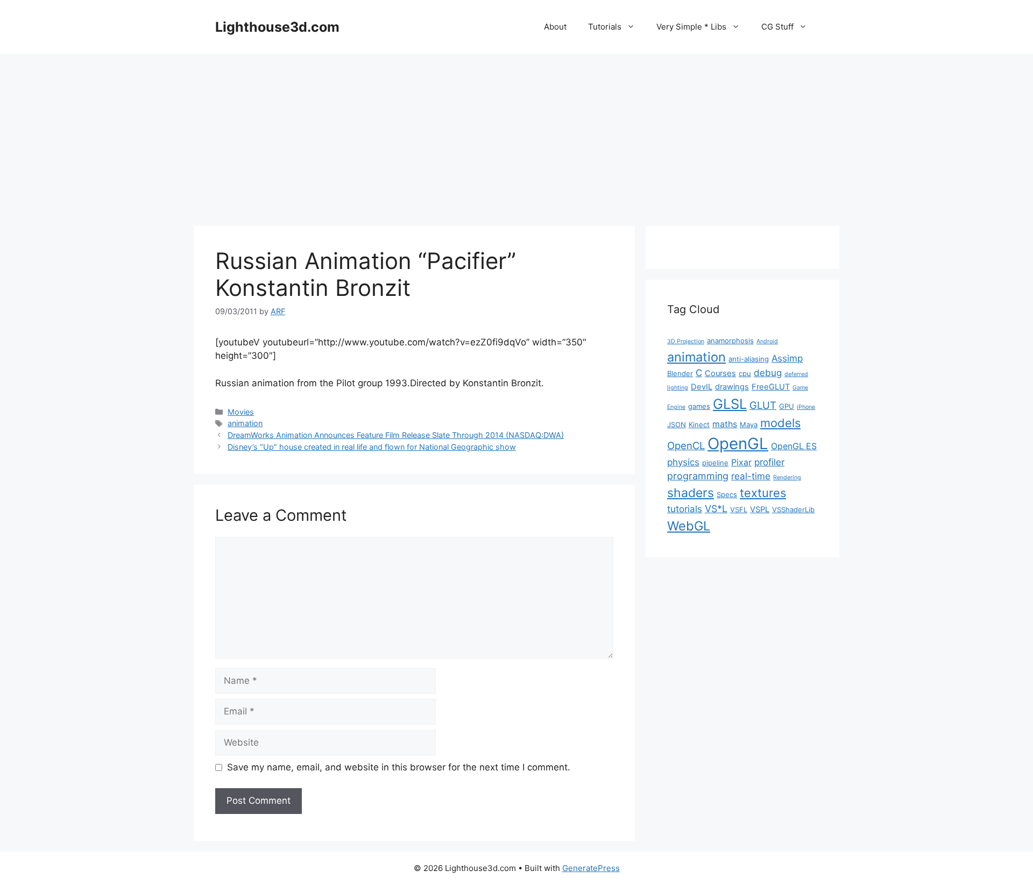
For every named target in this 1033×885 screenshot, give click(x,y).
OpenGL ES (794, 446)
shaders (690, 492)
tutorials (684, 509)
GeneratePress (591, 868)
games (699, 406)
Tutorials (604, 27)
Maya (749, 424)
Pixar (741, 462)
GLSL (730, 403)
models (780, 423)
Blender (680, 373)
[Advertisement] (516, 134)
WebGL (688, 526)
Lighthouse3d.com (277, 27)
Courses (720, 373)
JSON (676, 424)
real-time (750, 476)
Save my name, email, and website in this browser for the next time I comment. (398, 767)
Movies (241, 411)
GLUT (762, 405)
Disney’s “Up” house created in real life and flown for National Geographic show (372, 446)
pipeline (715, 462)
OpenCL (686, 445)
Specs (727, 494)
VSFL (738, 509)
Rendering (787, 477)
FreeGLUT (771, 387)
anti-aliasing (748, 359)
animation (245, 423)
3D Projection (685, 341)
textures (763, 493)
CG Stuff (777, 27)
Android (767, 341)
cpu (745, 373)
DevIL (701, 387)
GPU (786, 406)
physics (683, 462)
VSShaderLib (793, 509)
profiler (769, 462)
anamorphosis (730, 340)
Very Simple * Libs (691, 27)
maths (724, 424)
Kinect (699, 424)
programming (697, 476)
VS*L (716, 508)
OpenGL (737, 443)
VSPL (759, 509)
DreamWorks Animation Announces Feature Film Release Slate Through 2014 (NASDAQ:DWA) (396, 435)
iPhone (806, 406)
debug (768, 372)
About (555, 27)
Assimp (787, 358)
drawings (732, 387)
